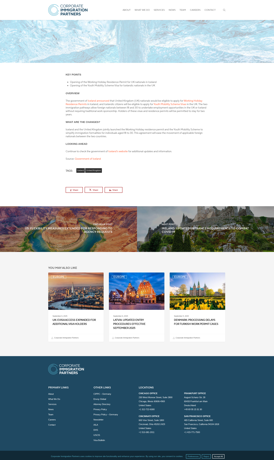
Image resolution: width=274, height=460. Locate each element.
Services (52, 404)
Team (50, 414)
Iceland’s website (118, 151)
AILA (95, 425)
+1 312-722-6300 (147, 409)
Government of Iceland (88, 158)
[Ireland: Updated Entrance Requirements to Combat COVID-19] (205, 229)
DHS (95, 430)
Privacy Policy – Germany (105, 414)
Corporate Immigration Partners (66, 338)
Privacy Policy (100, 409)
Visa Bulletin (99, 440)
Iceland (80, 170)
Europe (137, 53)
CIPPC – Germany (102, 394)
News (51, 409)
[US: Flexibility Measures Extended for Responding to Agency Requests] (68, 229)
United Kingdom (93, 170)
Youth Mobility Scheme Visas (170, 104)
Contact (52, 425)
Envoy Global (99, 399)
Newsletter (98, 419)
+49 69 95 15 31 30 (193, 409)
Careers (52, 419)
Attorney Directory (101, 404)
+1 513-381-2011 (146, 432)
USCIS (96, 435)
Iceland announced (98, 100)
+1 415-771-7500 (192, 432)
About (51, 394)
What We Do (54, 399)
